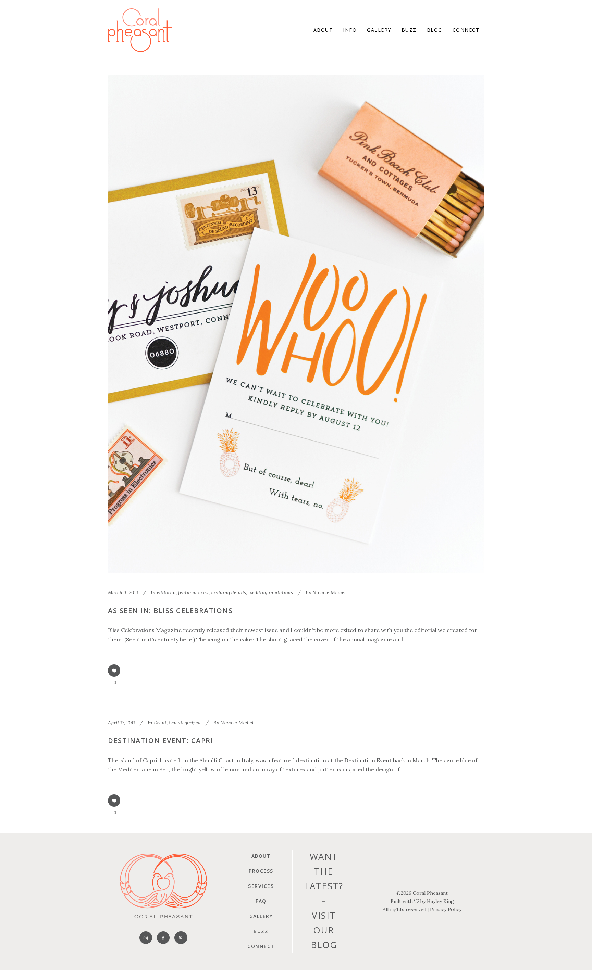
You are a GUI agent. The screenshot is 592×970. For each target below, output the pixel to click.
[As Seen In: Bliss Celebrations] (296, 324)
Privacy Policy (445, 909)
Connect (261, 946)
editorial (166, 592)
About (261, 856)
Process (261, 871)
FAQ (261, 901)
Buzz (261, 931)
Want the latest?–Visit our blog (324, 900)
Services (261, 886)
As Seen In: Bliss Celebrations (170, 610)
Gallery (261, 916)
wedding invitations (270, 592)
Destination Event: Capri (160, 740)
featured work (193, 592)
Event (160, 722)
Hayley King (440, 901)
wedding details (228, 592)
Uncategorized (185, 722)
